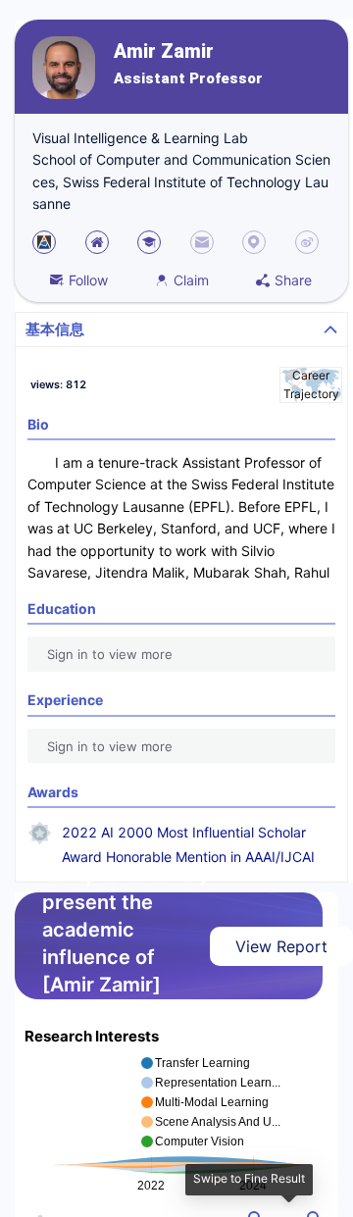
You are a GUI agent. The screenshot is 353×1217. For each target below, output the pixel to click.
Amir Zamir (164, 51)
